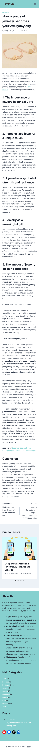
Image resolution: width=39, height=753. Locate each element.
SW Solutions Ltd (9, 31)
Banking (5, 682)
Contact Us (10, 720)
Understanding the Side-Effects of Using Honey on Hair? (10, 510)
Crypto (5, 691)
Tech (4, 707)
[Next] (33, 558)
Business (5, 12)
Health (5, 697)
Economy (6, 694)
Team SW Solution (13, 574)
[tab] (15, 580)
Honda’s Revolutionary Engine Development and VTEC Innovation (29, 511)
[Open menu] (35, 4)
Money (5, 704)
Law (4, 700)
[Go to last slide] (5, 558)
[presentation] (19, 548)
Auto (4, 679)
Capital (5, 688)
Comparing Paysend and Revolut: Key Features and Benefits (17, 567)
